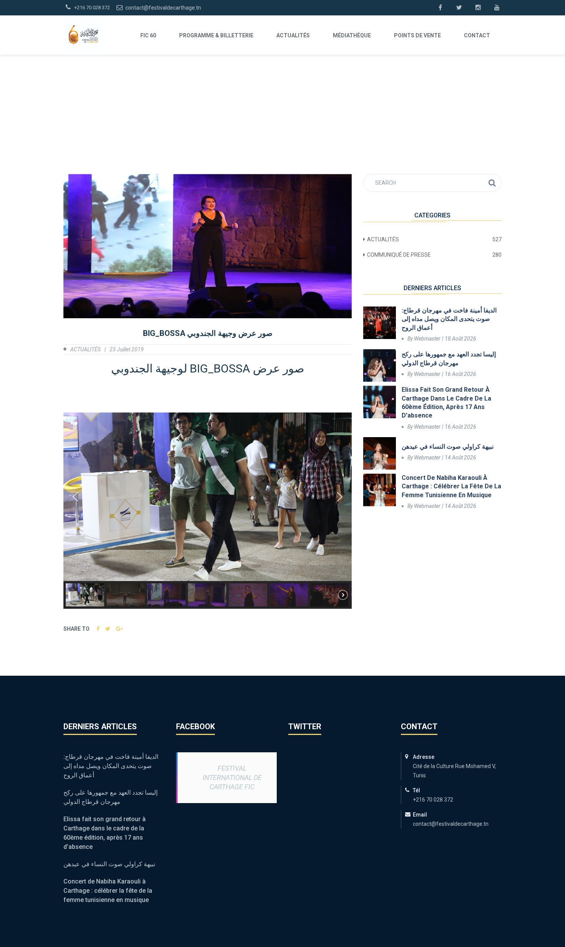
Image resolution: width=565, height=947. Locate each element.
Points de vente (417, 35)
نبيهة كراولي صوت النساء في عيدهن (448, 446)
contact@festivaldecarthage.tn (162, 8)
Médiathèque (352, 35)
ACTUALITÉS (293, 35)
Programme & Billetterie (216, 35)
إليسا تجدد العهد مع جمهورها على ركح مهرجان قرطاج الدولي (449, 358)
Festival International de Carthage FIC (232, 777)
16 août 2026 (460, 374)
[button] (75, 497)
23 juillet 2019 (127, 349)
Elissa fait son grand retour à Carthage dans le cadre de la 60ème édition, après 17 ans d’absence (446, 402)
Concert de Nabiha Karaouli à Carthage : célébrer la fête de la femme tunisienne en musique (451, 486)
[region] (207, 511)
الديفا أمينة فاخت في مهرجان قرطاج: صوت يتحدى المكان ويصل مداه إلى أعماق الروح (449, 319)
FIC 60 (148, 35)
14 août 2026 (460, 457)
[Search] (492, 183)
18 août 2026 (460, 339)
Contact (477, 35)
